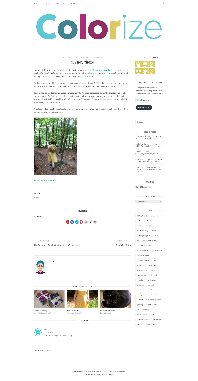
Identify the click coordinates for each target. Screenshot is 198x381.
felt (138, 240)
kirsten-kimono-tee (143, 260)
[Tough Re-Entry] (49, 299)
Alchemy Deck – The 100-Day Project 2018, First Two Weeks (149, 137)
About (46, 3)
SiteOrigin (109, 374)
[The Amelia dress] (82, 299)
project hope (152, 280)
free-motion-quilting (150, 240)
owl (150, 275)
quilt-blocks (140, 285)
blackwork (140, 221)
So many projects (107, 311)
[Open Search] (163, 3)
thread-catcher (142, 314)
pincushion (140, 280)
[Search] (162, 121)
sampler (139, 290)
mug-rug (154, 270)
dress (154, 231)
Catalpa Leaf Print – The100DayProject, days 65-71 (146, 153)
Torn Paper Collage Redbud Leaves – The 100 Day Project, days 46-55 (149, 161)
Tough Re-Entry (40, 311)
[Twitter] (145, 73)
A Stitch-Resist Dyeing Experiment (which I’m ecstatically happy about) (148, 145)
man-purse (140, 265)
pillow (157, 275)
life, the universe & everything (89, 57)
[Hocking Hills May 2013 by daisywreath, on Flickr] (45, 181)
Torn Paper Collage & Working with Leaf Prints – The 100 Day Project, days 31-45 (148, 169)
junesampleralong (143, 255)
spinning (140, 305)
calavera (139, 226)
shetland (140, 300)
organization (141, 275)
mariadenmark (153, 265)
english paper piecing (144, 236)
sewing (139, 295)
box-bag (150, 221)
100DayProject (142, 216)
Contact (72, 3)
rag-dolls (151, 285)
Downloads (59, 3)
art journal (154, 216)
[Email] (145, 66)
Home (36, 3)
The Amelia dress (74, 311)
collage (148, 226)
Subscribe (143, 108)
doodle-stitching (142, 231)
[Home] (99, 38)
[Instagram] (138, 66)
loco (155, 260)
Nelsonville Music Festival (103, 70)
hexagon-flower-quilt (144, 250)
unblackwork (157, 319)
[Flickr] (138, 73)
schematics (150, 290)
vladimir (140, 324)
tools (152, 314)
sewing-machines (151, 295)
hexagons (158, 250)
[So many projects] (115, 299)
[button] (99, 26)
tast (155, 305)
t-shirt (149, 305)
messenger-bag (142, 270)
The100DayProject (143, 309)
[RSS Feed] (151, 66)
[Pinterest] (151, 73)
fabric (157, 236)
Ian (52, 262)
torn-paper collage (143, 319)
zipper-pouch (150, 324)
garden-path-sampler (144, 245)
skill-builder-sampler (153, 300)
